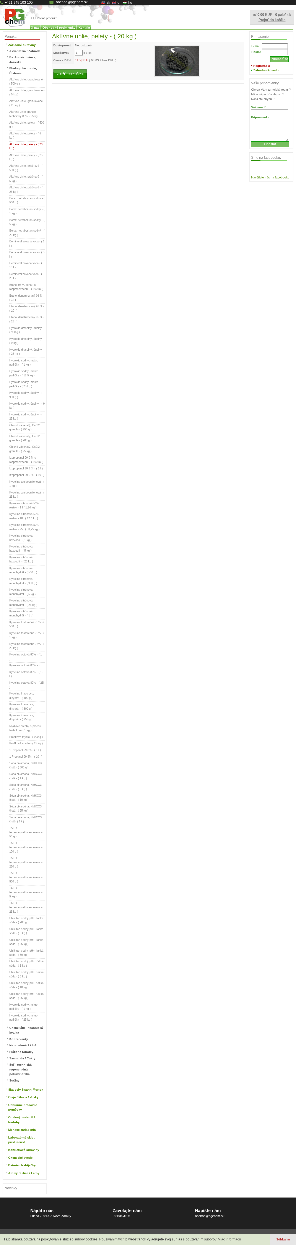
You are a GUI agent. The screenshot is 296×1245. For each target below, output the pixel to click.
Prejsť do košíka (272, 20)
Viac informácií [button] (229, 1239)
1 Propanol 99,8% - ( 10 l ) (25, 756)
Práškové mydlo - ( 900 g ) (26, 737)
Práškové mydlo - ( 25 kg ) (26, 743)
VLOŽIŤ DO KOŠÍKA (70, 74)
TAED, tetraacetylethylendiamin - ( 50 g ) (26, 832)
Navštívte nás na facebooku (270, 177)
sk (108, 2)
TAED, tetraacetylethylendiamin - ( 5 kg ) (26, 892)
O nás (35, 27)
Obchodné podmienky (58, 27)
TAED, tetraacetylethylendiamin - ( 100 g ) (26, 847)
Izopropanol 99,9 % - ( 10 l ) (26, 475)
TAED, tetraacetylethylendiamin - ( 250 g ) (26, 862)
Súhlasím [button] (283, 1239)
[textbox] (69, 18)
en (119, 2)
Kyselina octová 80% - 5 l (25, 665)
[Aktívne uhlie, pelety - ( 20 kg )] (177, 60)
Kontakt (84, 27)
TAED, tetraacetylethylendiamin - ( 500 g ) (26, 877)
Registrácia (261, 65)
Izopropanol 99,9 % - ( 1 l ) (26, 468)
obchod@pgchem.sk (72, 2)
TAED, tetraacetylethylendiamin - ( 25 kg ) (26, 907)
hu (130, 2)
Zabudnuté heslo (266, 70)
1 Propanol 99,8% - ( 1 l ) (25, 750)
